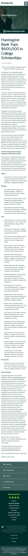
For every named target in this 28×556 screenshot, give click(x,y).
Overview (14, 501)
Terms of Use (14, 538)
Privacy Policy (14, 535)
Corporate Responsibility (14, 515)
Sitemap (6, 487)
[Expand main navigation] (26, 3)
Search (14, 519)
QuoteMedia (17, 548)
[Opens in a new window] (10, 497)
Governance (14, 517)
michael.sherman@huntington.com (11, 450)
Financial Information (14, 508)
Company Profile (8, 470)
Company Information (14, 505)
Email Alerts (7, 464)
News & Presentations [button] (15, 31)
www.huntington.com (19, 377)
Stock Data (14, 510)
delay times (22, 549)
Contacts (6, 476)
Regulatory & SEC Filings (14, 512)
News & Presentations (14, 503)
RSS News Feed (8, 481)
